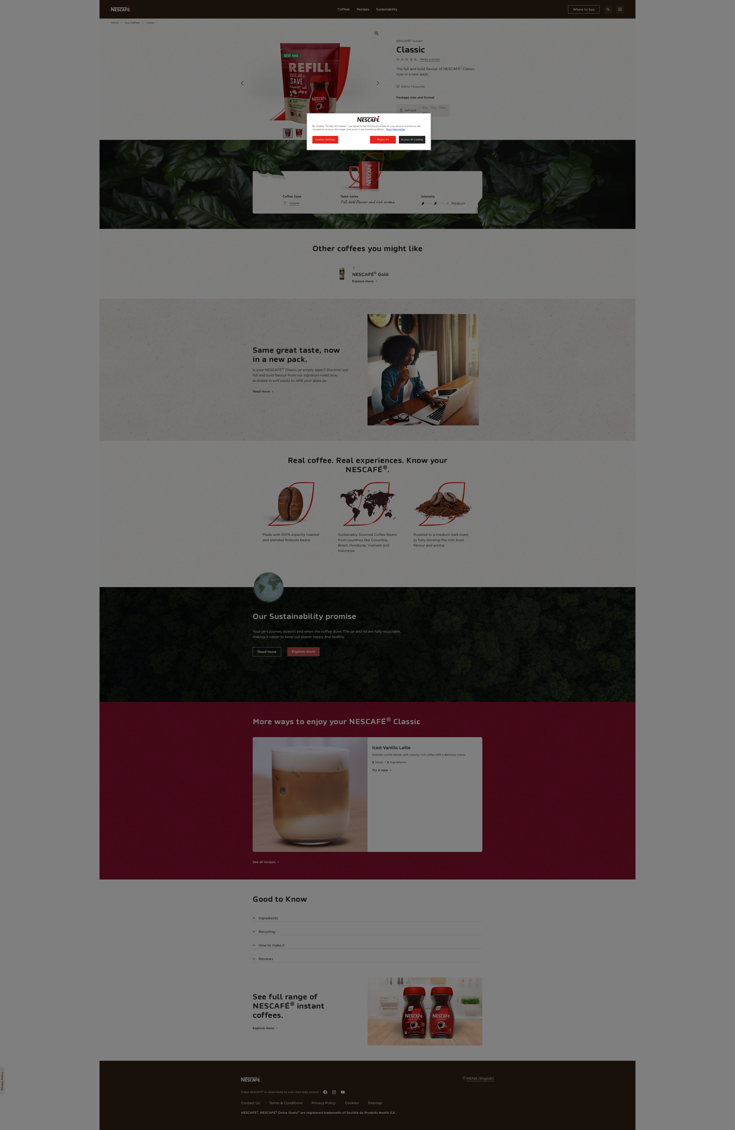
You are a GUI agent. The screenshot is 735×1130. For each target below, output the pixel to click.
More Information (395, 129)
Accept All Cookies (412, 139)
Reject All (383, 139)
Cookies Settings (325, 139)
